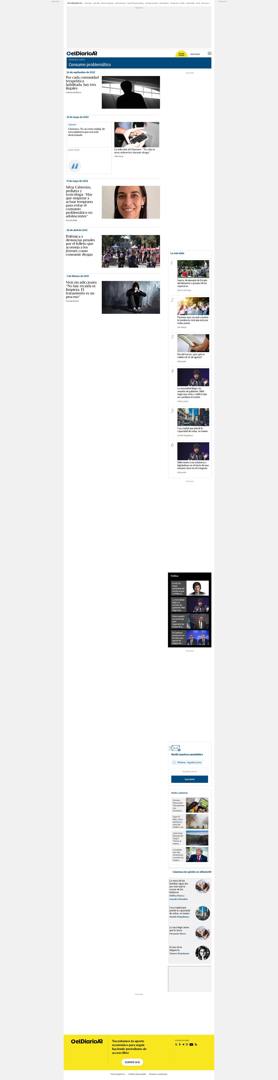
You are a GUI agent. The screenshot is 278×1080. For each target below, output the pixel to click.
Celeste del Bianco (73, 92)
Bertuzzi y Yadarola (107, 3)
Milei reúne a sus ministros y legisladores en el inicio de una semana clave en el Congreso (193, 465)
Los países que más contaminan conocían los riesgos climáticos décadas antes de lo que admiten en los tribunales (178, 854)
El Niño (182, 3)
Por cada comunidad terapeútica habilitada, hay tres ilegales (82, 82)
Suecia (198, 3)
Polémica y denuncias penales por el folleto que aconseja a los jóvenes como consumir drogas (80, 245)
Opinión (72, 124)
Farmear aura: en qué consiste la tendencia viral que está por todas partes (192, 320)
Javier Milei (96, 3)
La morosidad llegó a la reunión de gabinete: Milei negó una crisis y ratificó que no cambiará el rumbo (192, 392)
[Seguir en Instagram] (187, 1044)
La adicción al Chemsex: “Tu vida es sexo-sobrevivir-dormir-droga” (134, 151)
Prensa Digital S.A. (118, 1074)
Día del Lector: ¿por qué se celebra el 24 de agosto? (190, 356)
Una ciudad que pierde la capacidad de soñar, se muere (192, 430)
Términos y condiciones (158, 1074)
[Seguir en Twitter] (176, 1044)
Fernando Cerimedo (151, 3)
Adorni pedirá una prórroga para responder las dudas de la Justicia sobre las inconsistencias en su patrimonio (178, 621)
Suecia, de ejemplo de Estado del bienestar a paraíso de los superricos (192, 283)
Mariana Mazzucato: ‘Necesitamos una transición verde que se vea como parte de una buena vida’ (178, 805)
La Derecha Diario (120, 3)
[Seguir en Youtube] (191, 1044)
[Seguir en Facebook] (180, 1044)
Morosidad (88, 3)
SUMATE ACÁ (132, 1062)
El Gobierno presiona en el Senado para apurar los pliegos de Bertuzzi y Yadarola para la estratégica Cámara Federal (178, 638)
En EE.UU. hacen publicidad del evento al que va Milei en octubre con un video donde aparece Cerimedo (178, 588)
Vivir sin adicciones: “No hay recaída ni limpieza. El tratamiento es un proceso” (81, 289)
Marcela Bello (71, 220)
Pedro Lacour (182, 401)
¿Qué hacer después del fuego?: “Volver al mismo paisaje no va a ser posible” (178, 838)
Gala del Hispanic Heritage (135, 3)
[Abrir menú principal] (209, 53)
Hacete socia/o (181, 54)
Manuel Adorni (164, 3)
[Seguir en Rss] (196, 1044)
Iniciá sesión (195, 54)
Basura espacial (206, 3)
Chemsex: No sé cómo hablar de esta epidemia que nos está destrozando (86, 132)
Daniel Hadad (190, 3)
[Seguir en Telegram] (183, 1044)
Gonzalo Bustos (72, 301)
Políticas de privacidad (137, 1074)
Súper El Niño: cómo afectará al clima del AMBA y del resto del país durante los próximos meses (178, 822)
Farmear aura (174, 3)
